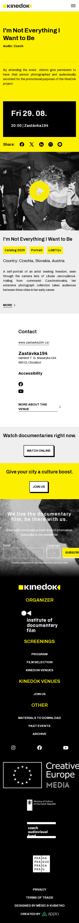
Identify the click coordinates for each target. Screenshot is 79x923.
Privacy (39, 889)
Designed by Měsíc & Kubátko (40, 905)
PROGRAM (39, 654)
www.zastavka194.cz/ (33, 342)
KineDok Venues (39, 670)
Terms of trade (39, 897)
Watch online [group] (39, 450)
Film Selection (40, 662)
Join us (39, 694)
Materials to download (39, 717)
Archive (39, 734)
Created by (30, 914)
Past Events (39, 725)
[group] (23, 550)
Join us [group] (39, 486)
